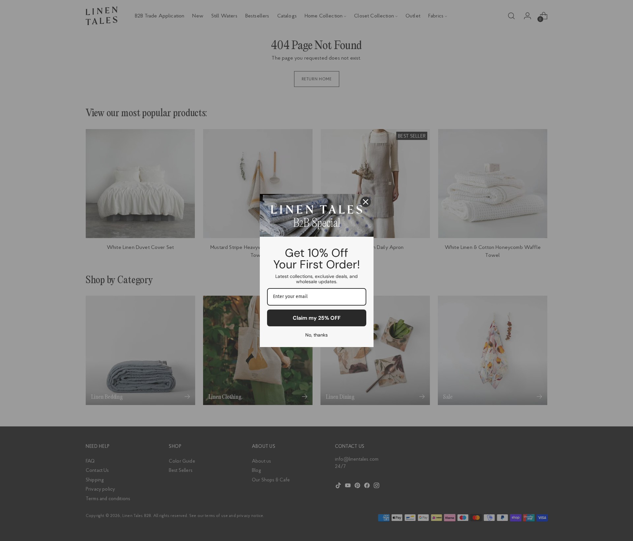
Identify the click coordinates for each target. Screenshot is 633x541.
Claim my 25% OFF (317, 317)
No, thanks (316, 335)
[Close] (366, 202)
